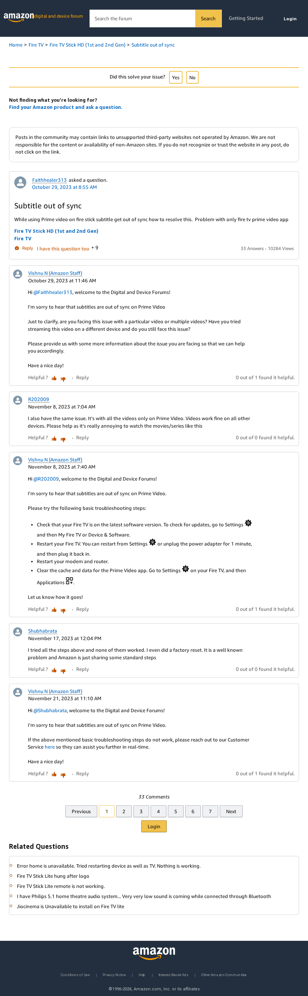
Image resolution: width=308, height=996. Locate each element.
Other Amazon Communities (224, 974)
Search (208, 18)
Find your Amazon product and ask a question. (65, 107)
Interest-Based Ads (174, 974)
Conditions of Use (75, 974)
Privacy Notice (114, 974)
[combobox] (155, 18)
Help (142, 974)
